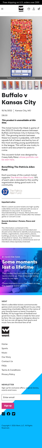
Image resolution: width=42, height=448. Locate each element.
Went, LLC (20, 425)
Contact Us (7, 361)
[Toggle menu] (2, 9)
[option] (21, 48)
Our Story (6, 357)
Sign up (8, 406)
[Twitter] (13, 414)
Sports (5, 348)
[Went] (21, 9)
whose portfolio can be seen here (20, 158)
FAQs (4, 365)
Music (4, 352)
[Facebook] (8, 414)
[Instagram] (3, 414)
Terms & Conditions (11, 370)
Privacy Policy (8, 374)
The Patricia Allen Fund (22, 177)
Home (5, 344)
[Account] (33, 9)
